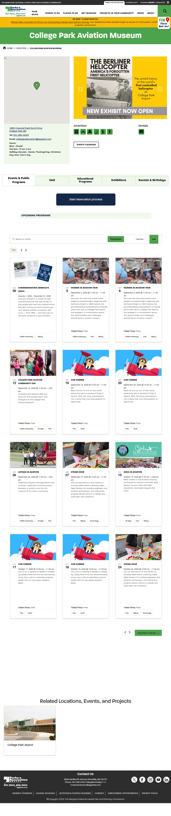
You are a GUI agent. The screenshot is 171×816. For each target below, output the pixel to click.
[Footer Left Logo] (15, 782)
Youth (82, 429)
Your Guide (35, 13)
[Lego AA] (86, 455)
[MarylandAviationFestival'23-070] (86, 271)
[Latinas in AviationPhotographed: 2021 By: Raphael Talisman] (33, 455)
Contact (99, 793)
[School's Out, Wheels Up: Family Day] (33, 363)
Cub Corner (77, 380)
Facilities (21, 48)
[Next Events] (26, 250)
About (150, 13)
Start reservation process (85, 199)
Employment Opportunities (123, 793)
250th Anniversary (26, 337)
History (40, 337)
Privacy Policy (150, 793)
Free (92, 337)
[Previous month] (125, 632)
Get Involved (88, 13)
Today (13, 250)
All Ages (41, 429)
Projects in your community (117, 13)
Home (9, 48)
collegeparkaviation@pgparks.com (33, 139)
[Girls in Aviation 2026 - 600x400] (139, 455)
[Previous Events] (21, 250)
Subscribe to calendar (147, 632)
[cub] (86, 363)
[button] (37, 86)
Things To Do (52, 13)
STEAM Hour (77, 472)
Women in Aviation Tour (84, 288)
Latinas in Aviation (28, 472)
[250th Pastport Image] (33, 271)
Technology (94, 521)
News (140, 13)
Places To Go (70, 13)
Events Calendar (86, 145)
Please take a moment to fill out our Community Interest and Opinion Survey (50, 22)
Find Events (115, 239)
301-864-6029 (21, 135)
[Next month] (129, 632)
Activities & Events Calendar (75, 793)
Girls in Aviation (133, 472)
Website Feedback (22, 793)
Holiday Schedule (45, 793)
